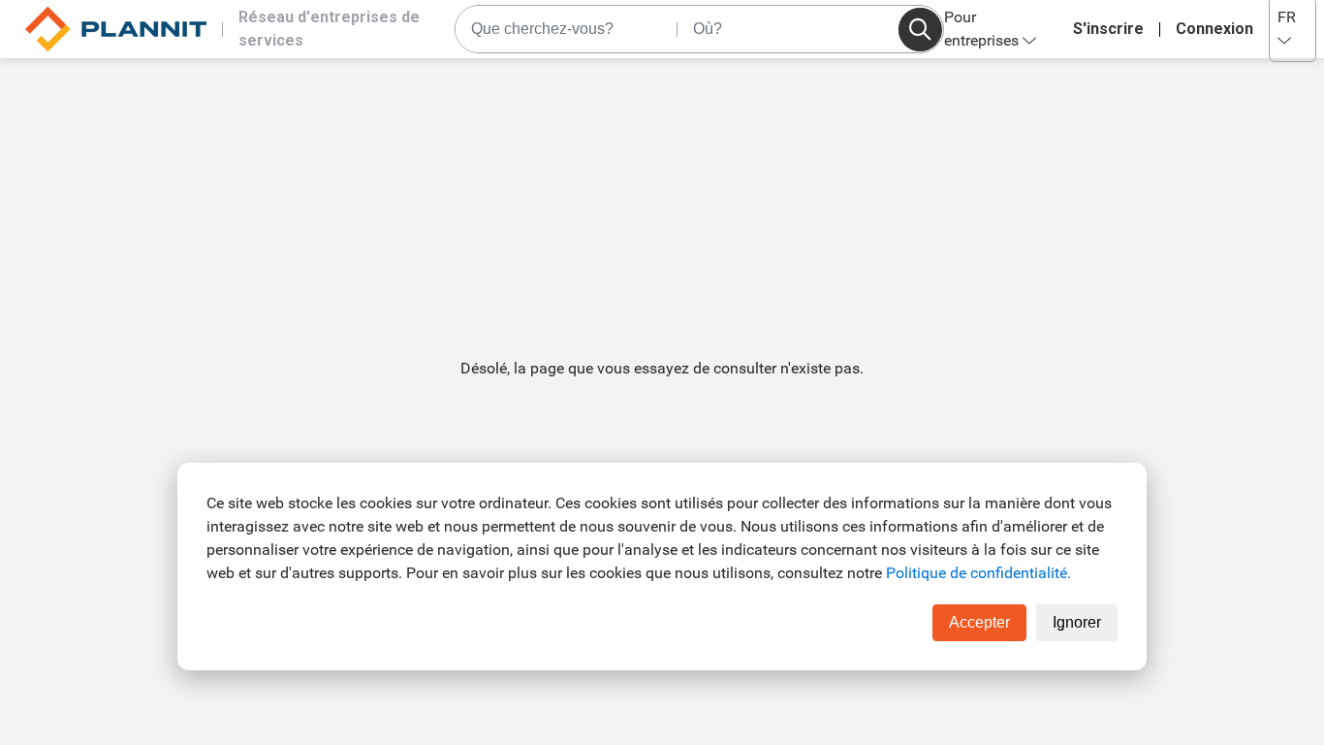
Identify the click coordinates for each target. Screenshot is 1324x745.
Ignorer (1077, 622)
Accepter (979, 622)
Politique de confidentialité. (978, 573)
